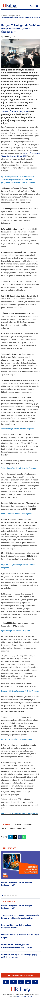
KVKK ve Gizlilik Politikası (24, 996)
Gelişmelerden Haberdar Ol (22, 975)
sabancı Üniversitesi (17, 828)
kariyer (18, 824)
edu (4, 828)
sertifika (28, 824)
